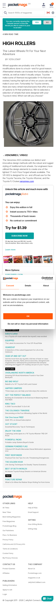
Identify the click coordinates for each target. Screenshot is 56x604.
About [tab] (46, 285)
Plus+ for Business (10, 535)
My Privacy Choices (10, 558)
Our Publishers (8, 530)
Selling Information (10, 585)
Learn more (10, 249)
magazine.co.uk (34, 578)
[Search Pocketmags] (5, 13)
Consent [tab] (10, 285)
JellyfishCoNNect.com (36, 582)
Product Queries (9, 569)
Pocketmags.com (35, 573)
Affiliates (6, 573)
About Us (31, 569)
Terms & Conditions (10, 549)
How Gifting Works (35, 524)
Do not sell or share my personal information (28, 324)
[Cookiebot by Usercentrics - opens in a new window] (41, 278)
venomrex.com (27, 181)
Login (5, 594)
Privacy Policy (8, 540)
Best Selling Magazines (12, 517)
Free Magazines (9, 521)
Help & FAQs (33, 508)
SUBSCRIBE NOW (19, 236)
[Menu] (4, 4)
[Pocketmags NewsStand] (17, 5)
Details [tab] (28, 285)
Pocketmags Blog (9, 526)
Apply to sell (7, 590)
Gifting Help (32, 529)
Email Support (33, 512)
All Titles (6, 508)
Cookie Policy (8, 553)
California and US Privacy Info (14, 544)
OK (28, 316)
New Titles (7, 512)
